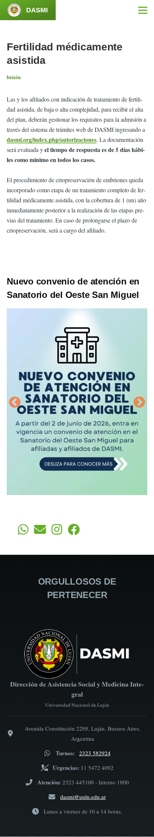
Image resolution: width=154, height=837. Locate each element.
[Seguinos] (57, 532)
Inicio (14, 77)
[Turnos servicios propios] (23, 532)
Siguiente (139, 403)
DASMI (37, 10)
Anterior (14, 403)
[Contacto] (40, 532)
